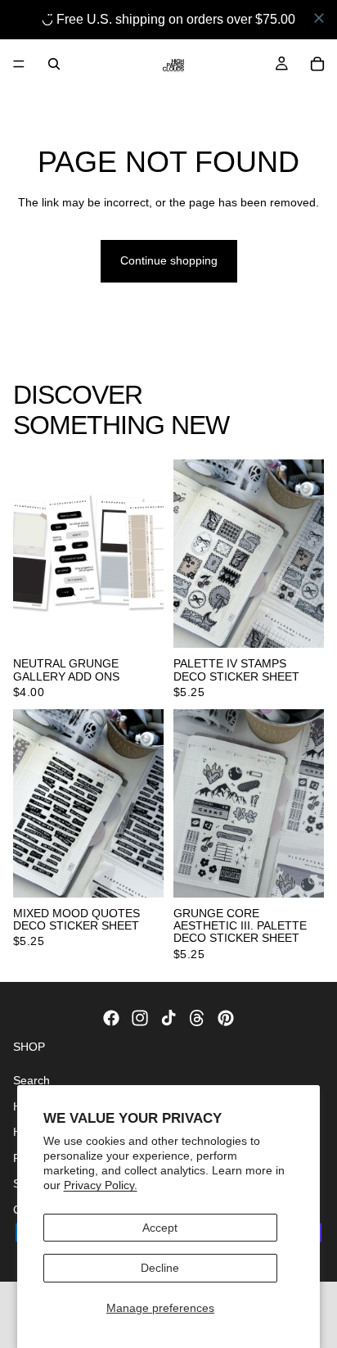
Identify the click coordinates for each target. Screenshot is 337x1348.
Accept (159, 1227)
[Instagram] (140, 1018)
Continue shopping (169, 260)
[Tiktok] (168, 1018)
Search (31, 1079)
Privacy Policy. (100, 1185)
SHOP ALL (296, 431)
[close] (319, 18)
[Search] (54, 64)
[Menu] (19, 64)
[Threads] (197, 1018)
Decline (160, 1267)
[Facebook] (111, 1018)
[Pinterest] (226, 1018)
